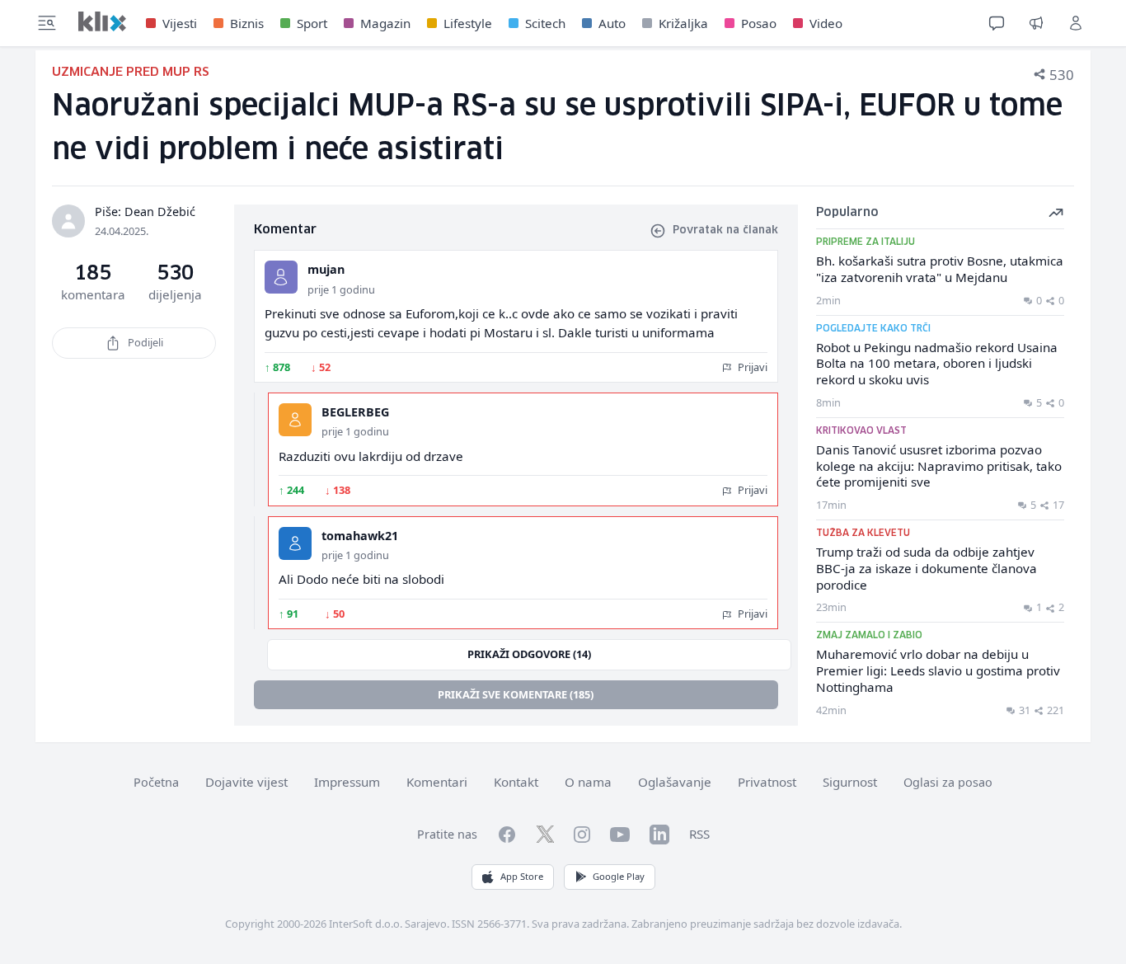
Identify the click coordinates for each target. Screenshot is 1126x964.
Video (825, 23)
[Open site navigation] (47, 23)
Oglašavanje (674, 782)
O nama (588, 782)
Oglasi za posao (947, 782)
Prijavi (751, 367)
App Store (521, 876)
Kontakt (516, 782)
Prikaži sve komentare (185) (515, 694)
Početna (156, 782)
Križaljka (683, 23)
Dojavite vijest (246, 782)
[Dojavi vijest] (1036, 23)
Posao (758, 23)
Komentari (436, 782)
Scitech (545, 23)
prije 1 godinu (341, 289)
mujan (326, 269)
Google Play (619, 876)
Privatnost (767, 782)
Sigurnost (850, 782)
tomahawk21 (359, 535)
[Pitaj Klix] (996, 23)
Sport (312, 23)
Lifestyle (467, 23)
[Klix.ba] (102, 21)
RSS (699, 833)
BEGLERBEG (355, 412)
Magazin (385, 23)
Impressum (347, 782)
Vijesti (179, 23)
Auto (612, 23)
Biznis (247, 23)
